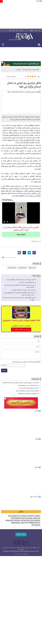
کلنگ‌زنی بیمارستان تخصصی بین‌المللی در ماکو (27, 391)
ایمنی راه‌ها (32, 268)
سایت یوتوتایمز (9, 520)
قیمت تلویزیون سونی (14, 516)
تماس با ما (21, 30)
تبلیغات (13, 30)
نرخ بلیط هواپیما (15, 523)
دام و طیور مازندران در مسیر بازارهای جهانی (28, 385)
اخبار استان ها (27, 69)
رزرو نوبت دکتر (35, 525)
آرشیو (10, 30)
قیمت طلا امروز (24, 520)
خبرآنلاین (21, 36)
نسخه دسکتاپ (21, 534)
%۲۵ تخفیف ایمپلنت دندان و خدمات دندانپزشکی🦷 (21, 321)
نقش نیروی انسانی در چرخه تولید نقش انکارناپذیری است (20, 280)
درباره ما (17, 30)
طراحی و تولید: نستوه (20, 554)
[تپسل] (2, 62)
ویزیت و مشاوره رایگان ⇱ (21, 329)
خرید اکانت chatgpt (34, 523)
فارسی (39, 30)
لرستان (18, 69)
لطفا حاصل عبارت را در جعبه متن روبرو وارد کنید (26, 362)
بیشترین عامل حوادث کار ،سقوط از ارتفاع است (22, 290)
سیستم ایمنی (22, 268)
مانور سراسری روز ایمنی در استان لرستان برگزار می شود (24, 85)
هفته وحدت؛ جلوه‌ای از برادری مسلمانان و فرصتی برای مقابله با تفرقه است (20, 383)
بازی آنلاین (24, 516)
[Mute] (7, 221)
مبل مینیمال (36, 518)
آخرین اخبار (35, 379)
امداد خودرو (24, 523)
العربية (35, 30)
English (31, 30)
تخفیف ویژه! (21, 234)
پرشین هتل (28, 518)
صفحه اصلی (35, 69)
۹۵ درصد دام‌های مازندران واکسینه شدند (29, 388)
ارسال (4, 370)
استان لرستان (12, 268)
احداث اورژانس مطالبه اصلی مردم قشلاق (28, 394)
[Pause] (4, 221)
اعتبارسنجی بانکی (35, 520)
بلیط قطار (17, 520)
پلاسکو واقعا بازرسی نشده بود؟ (26, 282)
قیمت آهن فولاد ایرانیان (18, 518)
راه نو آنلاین (31, 516)
